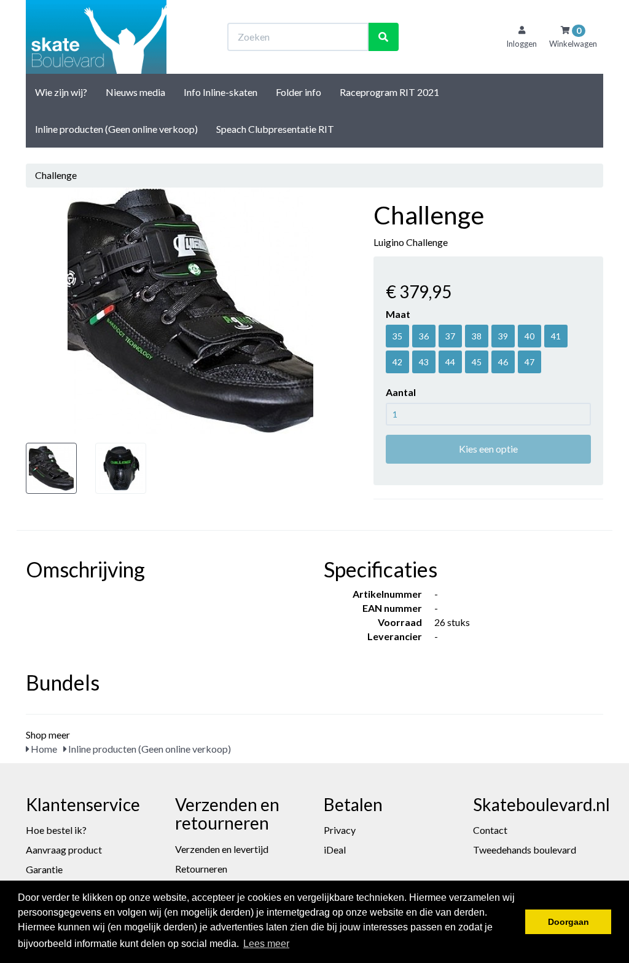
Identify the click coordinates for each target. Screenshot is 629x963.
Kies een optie (488, 448)
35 (397, 336)
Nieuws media (135, 92)
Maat (398, 314)
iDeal (335, 849)
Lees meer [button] (266, 943)
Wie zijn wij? (61, 92)
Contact (490, 830)
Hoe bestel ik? (56, 830)
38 (477, 336)
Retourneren (201, 868)
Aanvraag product (64, 849)
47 (529, 362)
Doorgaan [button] (568, 922)
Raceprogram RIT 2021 (389, 92)
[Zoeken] (383, 37)
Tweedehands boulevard (524, 849)
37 (450, 336)
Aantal (401, 392)
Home (43, 749)
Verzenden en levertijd (221, 849)
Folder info (298, 92)
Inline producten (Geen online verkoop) (116, 129)
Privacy (340, 830)
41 (556, 336)
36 (424, 336)
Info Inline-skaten (220, 92)
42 (397, 362)
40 (529, 336)
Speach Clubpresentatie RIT (275, 129)
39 (503, 336)
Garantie (44, 869)
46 (503, 362)
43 (424, 362)
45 (477, 362)
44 (450, 362)
